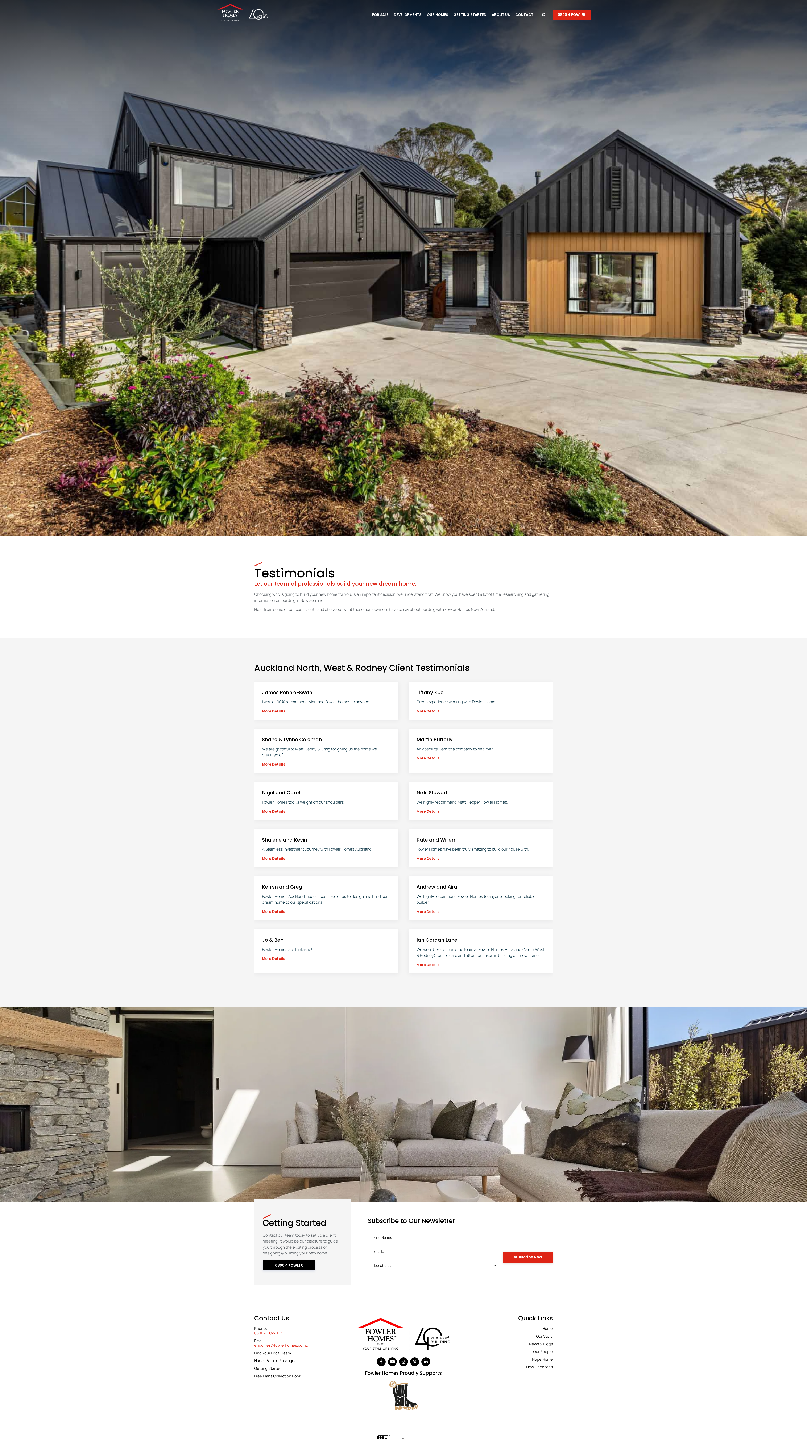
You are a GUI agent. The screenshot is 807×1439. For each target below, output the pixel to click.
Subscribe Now (528, 1257)
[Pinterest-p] (414, 1361)
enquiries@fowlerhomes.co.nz (281, 1345)
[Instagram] (403, 1361)
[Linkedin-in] (425, 1361)
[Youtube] (392, 1361)
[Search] (543, 15)
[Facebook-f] (381, 1361)
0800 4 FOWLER (268, 1333)
